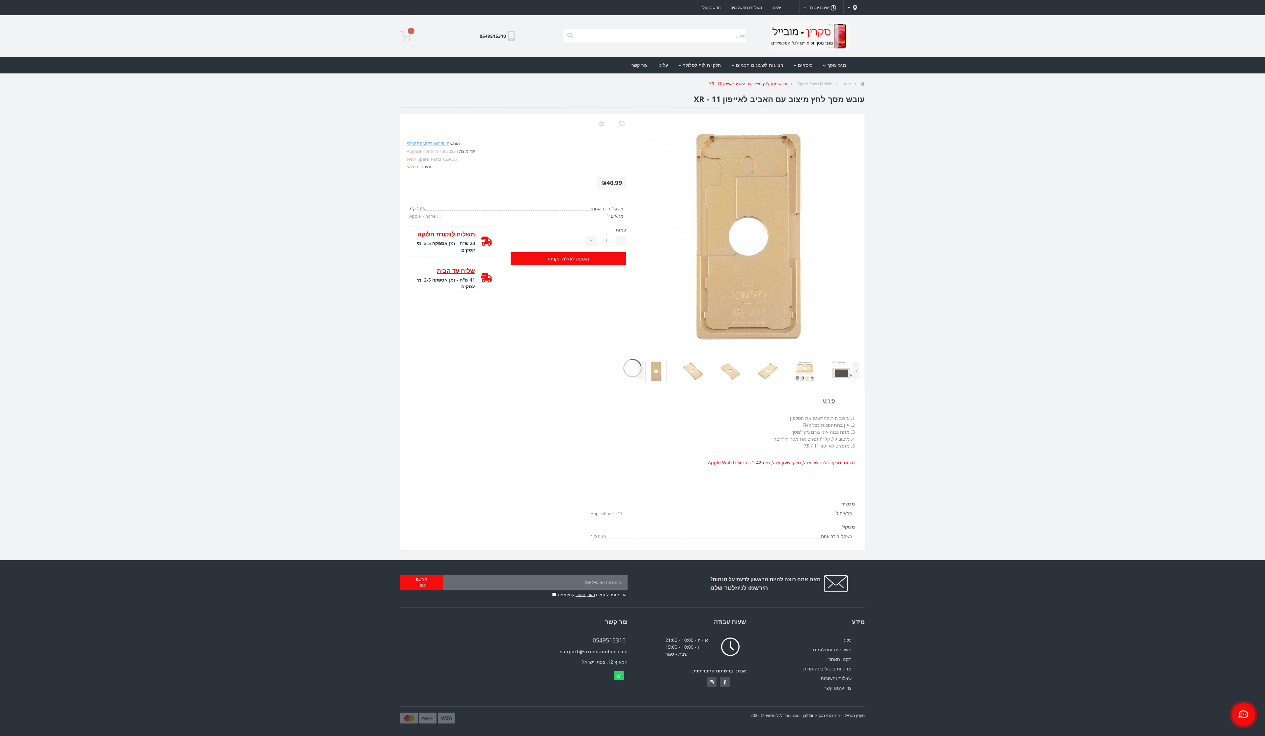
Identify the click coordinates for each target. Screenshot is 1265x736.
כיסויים (805, 65)
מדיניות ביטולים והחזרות (827, 669)
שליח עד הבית (456, 271)
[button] (854, 7)
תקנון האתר (585, 594)
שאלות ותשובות (836, 678)
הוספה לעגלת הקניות (568, 259)
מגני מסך (837, 65)
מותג (847, 84)
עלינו (777, 7)
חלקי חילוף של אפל (822, 462)
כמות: (620, 230)
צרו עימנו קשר (838, 688)
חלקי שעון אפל (786, 462)
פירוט (829, 400)
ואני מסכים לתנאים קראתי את (593, 594)
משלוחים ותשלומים (746, 7)
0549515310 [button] (609, 640)
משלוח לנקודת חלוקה (446, 234)
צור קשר (640, 65)
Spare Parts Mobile (815, 84)
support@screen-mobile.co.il (594, 651)
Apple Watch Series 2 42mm (739, 462)
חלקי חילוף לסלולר (702, 65)
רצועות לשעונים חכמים (759, 65)
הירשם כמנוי (421, 582)
